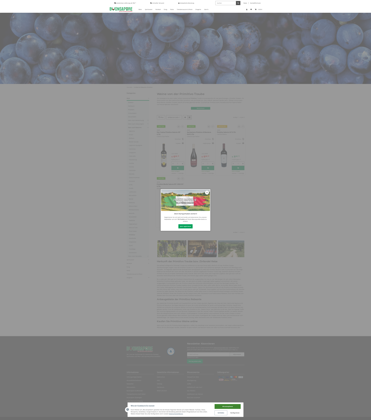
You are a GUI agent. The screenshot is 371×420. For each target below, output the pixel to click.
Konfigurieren (235, 413)
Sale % (206, 9)
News (245, 3)
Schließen (221, 413)
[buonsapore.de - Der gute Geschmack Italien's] (121, 9)
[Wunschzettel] (251, 9)
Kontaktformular (255, 3)
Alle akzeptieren (227, 406)
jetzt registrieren (185, 226)
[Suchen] (238, 3)
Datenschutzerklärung (176, 414)
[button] (247, 9)
